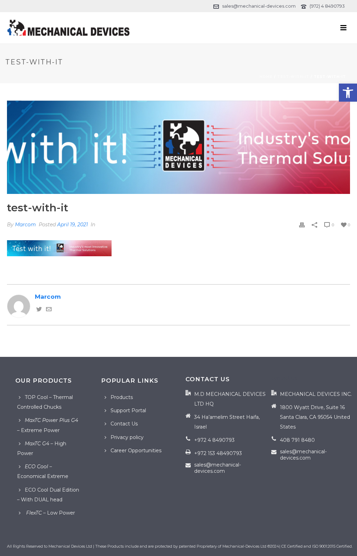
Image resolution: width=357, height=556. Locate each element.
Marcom (25, 224)
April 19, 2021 (72, 224)
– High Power (41, 448)
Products (122, 397)
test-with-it (293, 77)
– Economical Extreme (42, 471)
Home (266, 77)
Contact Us (124, 424)
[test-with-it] (178, 147)
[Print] (302, 224)
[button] (348, 93)
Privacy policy (127, 437)
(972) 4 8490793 (327, 6)
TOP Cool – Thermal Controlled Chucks (45, 402)
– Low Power (50, 513)
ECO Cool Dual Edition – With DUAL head (48, 495)
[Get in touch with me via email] (49, 309)
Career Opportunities (136, 450)
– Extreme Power (47, 425)
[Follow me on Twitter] (39, 309)
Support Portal (128, 410)
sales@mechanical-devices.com (259, 6)
